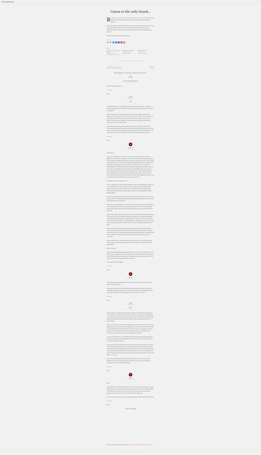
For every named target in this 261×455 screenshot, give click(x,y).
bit (150, 196)
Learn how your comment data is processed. (141, 444)
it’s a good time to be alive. (138, 292)
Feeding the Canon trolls (128, 50)
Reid (130, 101)
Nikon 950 (149, 282)
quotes (138, 18)
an (153, 196)
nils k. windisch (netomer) (130, 81)
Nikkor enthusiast (142, 50)
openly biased (118, 325)
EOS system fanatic (116, 189)
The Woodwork (8, 2)
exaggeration (111, 198)
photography (140, 60)
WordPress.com (143, 451)
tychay (133, 60)
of (151, 196)
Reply (108, 93)
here (118, 206)
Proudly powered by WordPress (121, 451)
